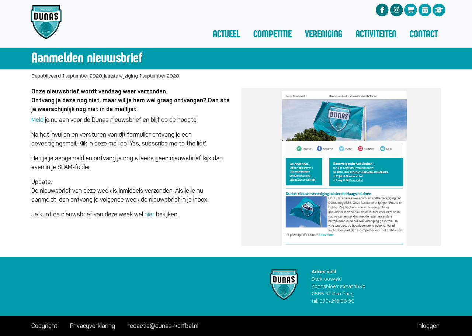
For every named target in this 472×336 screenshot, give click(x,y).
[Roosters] (425, 10)
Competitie (272, 34)
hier (150, 214)
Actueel (226, 34)
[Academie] (439, 10)
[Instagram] (396, 10)
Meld (37, 119)
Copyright (44, 325)
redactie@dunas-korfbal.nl (163, 325)
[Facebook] (382, 10)
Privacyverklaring (92, 325)
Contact (424, 34)
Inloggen (428, 325)
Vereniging (323, 34)
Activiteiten (375, 34)
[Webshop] (410, 10)
